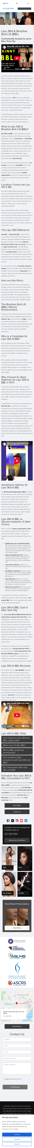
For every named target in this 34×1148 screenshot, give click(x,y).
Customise (17, 1139)
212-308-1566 (8, 9)
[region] (17, 1131)
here (6, 700)
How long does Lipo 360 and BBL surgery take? (16, 739)
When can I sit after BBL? (14, 745)
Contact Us (17, 812)
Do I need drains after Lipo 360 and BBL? (15, 768)
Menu (6, 3)
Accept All (17, 1134)
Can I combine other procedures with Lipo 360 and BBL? (17, 760)
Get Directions (17, 1026)
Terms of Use (17, 1079)
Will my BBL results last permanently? (13, 751)
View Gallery (17, 805)
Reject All (17, 1144)
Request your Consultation (17, 840)
